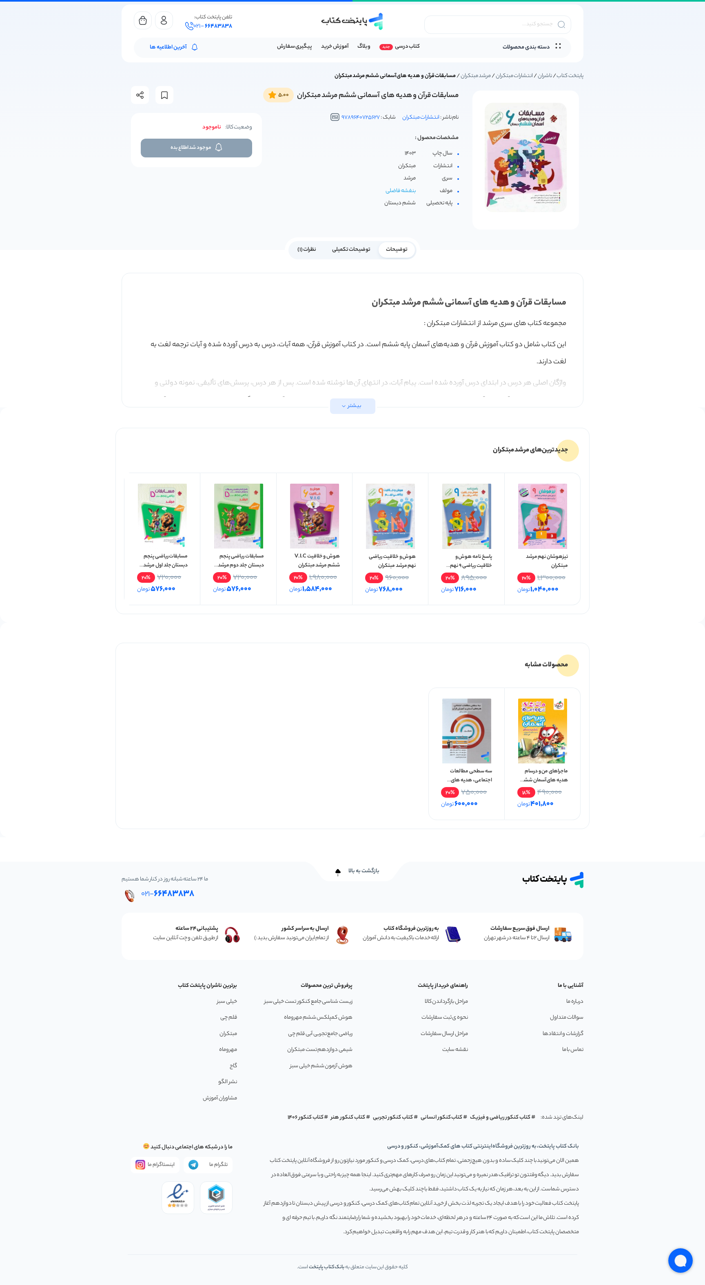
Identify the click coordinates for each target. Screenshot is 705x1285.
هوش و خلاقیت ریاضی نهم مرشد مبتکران (392, 561)
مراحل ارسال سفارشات (444, 1034)
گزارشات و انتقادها (563, 1034)
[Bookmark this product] (164, 95)
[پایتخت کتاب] (352, 21)
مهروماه (228, 1050)
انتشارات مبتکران (514, 76)
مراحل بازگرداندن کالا (446, 1001)
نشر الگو (227, 1082)
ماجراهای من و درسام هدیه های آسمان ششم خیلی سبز (544, 780)
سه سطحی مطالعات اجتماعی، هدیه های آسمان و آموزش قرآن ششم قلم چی (471, 785)
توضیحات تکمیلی (351, 249)
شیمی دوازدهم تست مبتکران (319, 1050)
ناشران (545, 76)
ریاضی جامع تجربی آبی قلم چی (320, 1034)
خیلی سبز (227, 1001)
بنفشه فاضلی (401, 191)
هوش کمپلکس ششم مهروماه (318, 1017)
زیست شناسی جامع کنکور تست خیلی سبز (308, 1001)
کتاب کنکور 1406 (306, 1117)
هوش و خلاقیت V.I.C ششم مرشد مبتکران (317, 561)
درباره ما (574, 1001)
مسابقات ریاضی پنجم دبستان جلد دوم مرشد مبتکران (241, 565)
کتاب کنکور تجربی (393, 1117)
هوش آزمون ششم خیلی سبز (321, 1066)
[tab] (397, 249)
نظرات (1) (307, 249)
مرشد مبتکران (476, 76)
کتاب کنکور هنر (348, 1117)
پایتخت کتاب (569, 76)
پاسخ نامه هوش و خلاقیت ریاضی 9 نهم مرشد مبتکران (471, 566)
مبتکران (228, 1034)
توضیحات (397, 249)
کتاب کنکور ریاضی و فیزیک (500, 1117)
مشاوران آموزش (220, 1098)
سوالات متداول (566, 1017)
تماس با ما (572, 1050)
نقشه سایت (455, 1050)
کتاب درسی (407, 46)
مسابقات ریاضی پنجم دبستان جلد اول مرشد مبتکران (165, 565)
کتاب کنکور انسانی (442, 1117)
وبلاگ (363, 46)
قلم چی (228, 1017)
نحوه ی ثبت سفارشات (444, 1017)
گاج (233, 1066)
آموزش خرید (334, 46)
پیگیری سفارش (295, 46)
